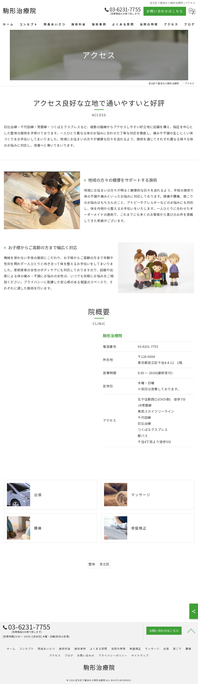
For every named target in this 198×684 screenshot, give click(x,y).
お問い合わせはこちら (164, 11)
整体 (92, 564)
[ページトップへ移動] (191, 631)
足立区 (105, 564)
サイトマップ (140, 655)
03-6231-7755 (148, 346)
